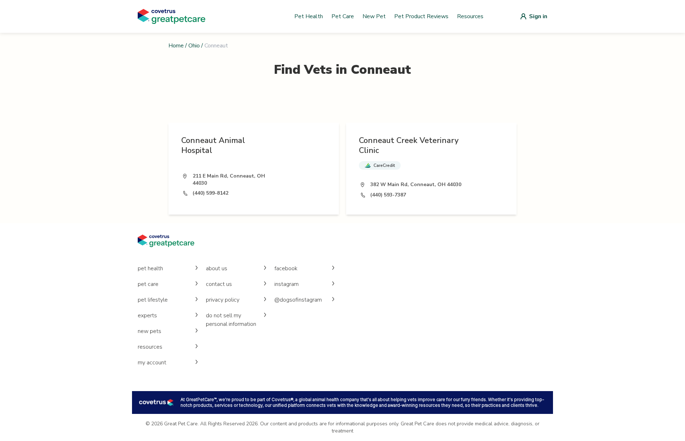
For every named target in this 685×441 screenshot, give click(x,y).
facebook (286, 268)
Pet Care (342, 16)
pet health (150, 268)
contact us (219, 284)
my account (152, 362)
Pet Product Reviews (421, 16)
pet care (148, 284)
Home (176, 46)
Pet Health (308, 16)
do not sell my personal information (231, 320)
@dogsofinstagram (298, 300)
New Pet (374, 16)
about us (216, 268)
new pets (149, 331)
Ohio (194, 46)
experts (147, 315)
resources (150, 347)
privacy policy (222, 300)
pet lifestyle (153, 300)
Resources (470, 16)
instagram (286, 284)
